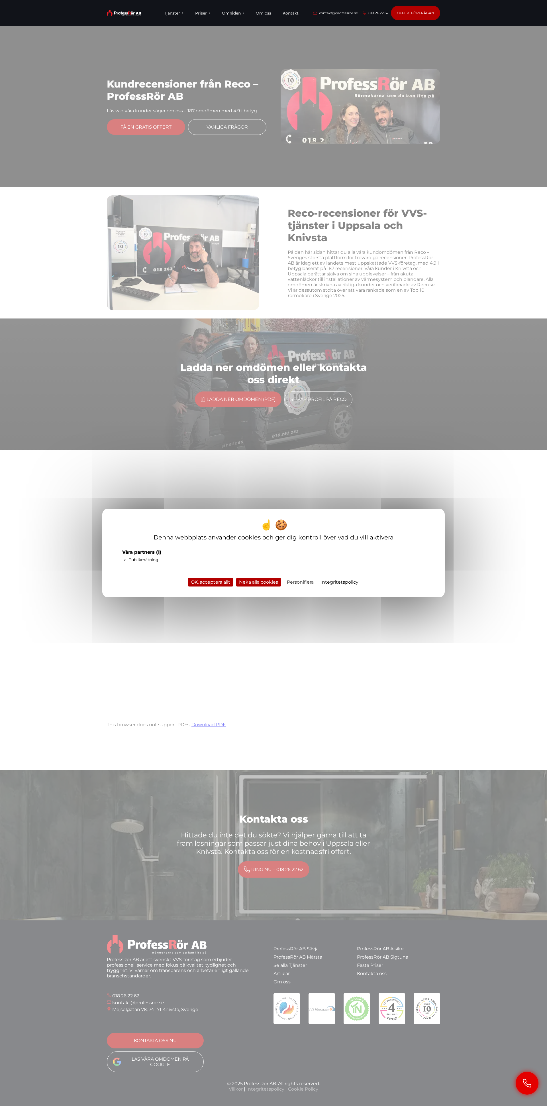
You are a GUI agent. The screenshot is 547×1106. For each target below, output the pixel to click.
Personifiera (300, 582)
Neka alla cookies (258, 582)
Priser (201, 13)
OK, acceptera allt (210, 582)
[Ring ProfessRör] (527, 1083)
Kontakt (291, 13)
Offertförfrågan (415, 13)
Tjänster (172, 13)
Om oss (263, 13)
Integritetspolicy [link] (339, 582)
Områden (231, 13)
